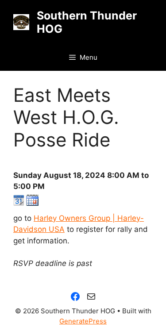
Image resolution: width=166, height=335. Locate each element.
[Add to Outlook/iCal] (32, 203)
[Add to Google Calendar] (18, 203)
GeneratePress (83, 321)
